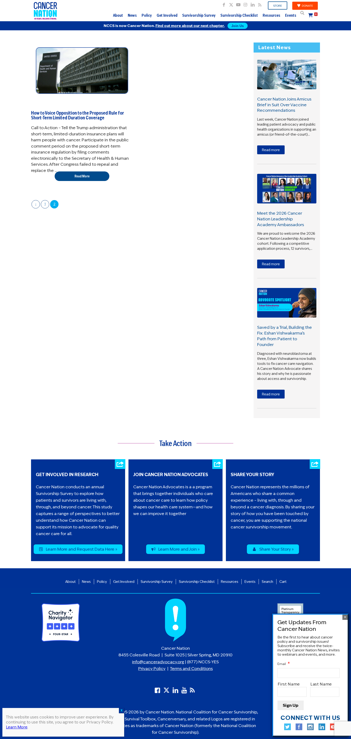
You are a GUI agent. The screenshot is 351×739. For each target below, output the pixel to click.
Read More (82, 176)
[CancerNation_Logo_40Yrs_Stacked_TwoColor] (45, 10)
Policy (147, 15)
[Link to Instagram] (245, 3)
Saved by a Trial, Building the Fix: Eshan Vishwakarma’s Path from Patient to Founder (284, 336)
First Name (289, 684)
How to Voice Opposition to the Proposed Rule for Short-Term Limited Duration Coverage (77, 115)
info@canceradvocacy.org (158, 662)
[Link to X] (231, 3)
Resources (271, 15)
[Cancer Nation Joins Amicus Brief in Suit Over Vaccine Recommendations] (286, 74)
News (132, 15)
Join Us (237, 26)
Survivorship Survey (199, 15)
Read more (271, 150)
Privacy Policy (151, 668)
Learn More (16, 727)
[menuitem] (278, 6)
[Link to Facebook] (223, 3)
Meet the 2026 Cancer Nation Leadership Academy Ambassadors (280, 219)
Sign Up (290, 705)
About (118, 15)
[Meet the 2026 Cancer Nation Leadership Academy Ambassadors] (286, 188)
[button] (302, 13)
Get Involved (167, 15)
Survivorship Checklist (239, 15)
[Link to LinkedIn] (252, 3)
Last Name (321, 684)
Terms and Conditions (191, 668)
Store (277, 5)
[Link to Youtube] (238, 3)
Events (290, 15)
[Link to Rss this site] (259, 3)
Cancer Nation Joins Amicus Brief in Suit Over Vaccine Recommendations (284, 104)
